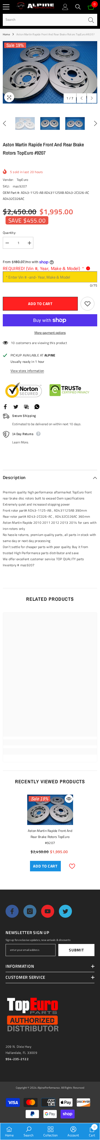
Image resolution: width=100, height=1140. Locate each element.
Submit (76, 950)
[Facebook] (5, 406)
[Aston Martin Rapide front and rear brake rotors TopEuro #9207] (50, 810)
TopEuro (22, 179)
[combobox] (44, 20)
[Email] (26, 406)
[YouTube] (47, 911)
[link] (50, 742)
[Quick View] (69, 799)
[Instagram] (29, 911)
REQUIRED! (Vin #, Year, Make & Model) (43, 268)
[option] (50, 72)
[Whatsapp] (36, 406)
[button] (81, 98)
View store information (27, 370)
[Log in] (65, 7)
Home (6, 34)
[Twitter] (15, 406)
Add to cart (40, 303)
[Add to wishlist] (87, 304)
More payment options (50, 332)
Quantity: (9, 232)
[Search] (78, 7)
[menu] (6, 7)
